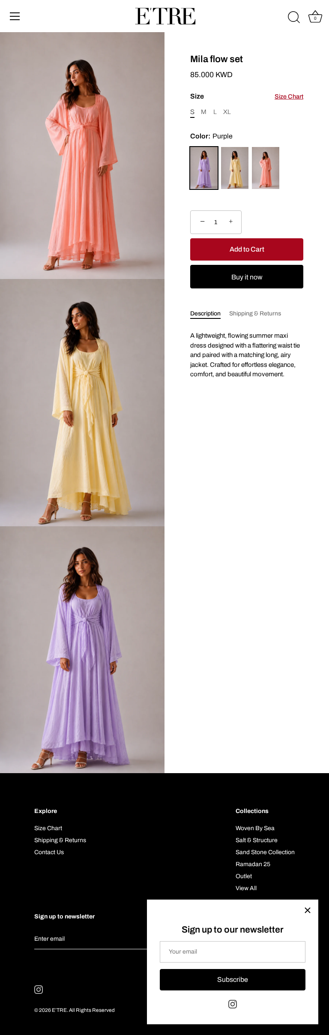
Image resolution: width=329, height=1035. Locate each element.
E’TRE (59, 1010)
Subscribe (232, 979)
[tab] (209, 313)
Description (205, 313)
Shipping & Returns (255, 313)
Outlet (244, 876)
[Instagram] (232, 1004)
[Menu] (15, 16)
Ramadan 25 (253, 864)
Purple (204, 168)
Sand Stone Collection (265, 852)
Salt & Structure (257, 840)
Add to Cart (247, 249)
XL (227, 111)
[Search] (293, 17)
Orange (265, 168)
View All (246, 888)
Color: (211, 136)
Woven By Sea (255, 828)
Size (246, 96)
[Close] (307, 910)
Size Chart (289, 96)
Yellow (234, 168)
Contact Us (49, 852)
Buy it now (247, 277)
